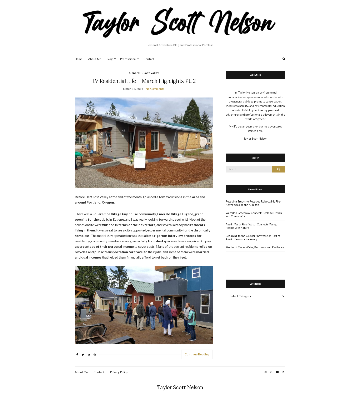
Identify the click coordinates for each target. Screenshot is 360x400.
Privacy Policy (119, 372)
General (134, 73)
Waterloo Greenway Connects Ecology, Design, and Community (254, 214)
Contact (149, 59)
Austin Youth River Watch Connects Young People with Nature (251, 226)
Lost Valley (151, 73)
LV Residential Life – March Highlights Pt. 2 (143, 81)
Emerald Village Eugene (175, 214)
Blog (110, 59)
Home (78, 59)
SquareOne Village (106, 214)
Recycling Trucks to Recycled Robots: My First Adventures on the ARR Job (253, 203)
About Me (94, 59)
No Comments (155, 88)
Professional (128, 59)
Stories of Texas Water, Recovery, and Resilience (255, 247)
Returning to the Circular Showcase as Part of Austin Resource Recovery (253, 237)
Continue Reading (197, 354)
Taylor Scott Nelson (180, 387)
